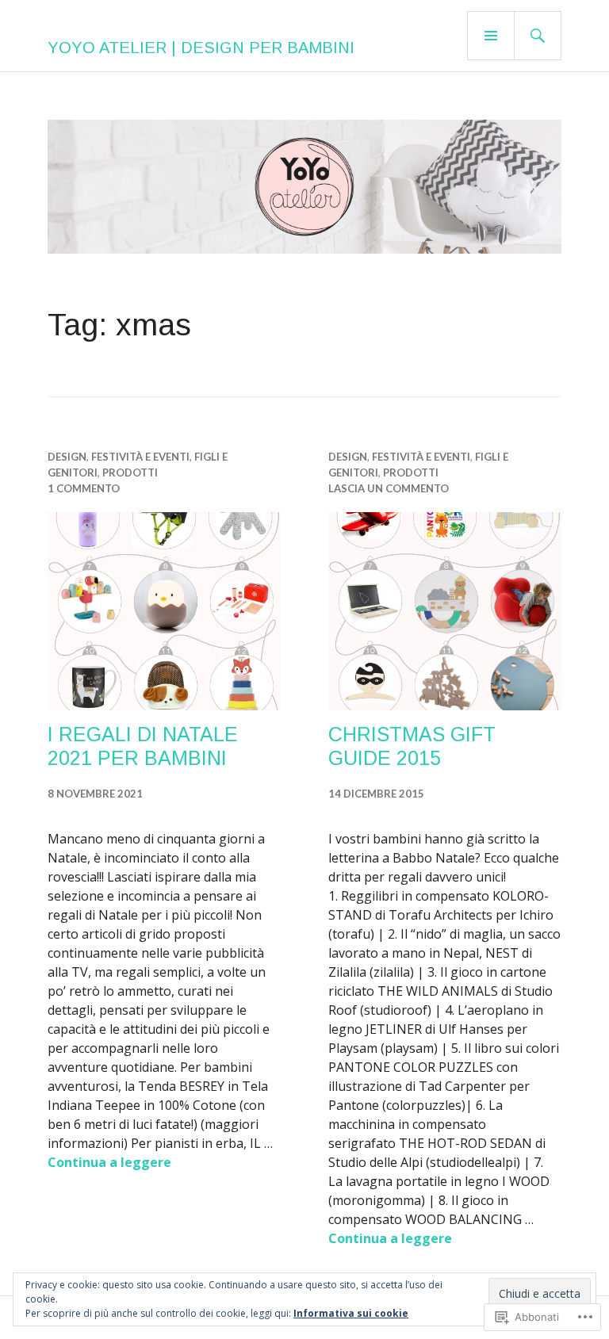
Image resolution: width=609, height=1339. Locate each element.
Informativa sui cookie (350, 1313)
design (67, 456)
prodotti (130, 472)
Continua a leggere (109, 1162)
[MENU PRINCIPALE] (491, 35)
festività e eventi (140, 456)
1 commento (84, 488)
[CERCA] (537, 35)
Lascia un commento (388, 488)
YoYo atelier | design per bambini (201, 47)
